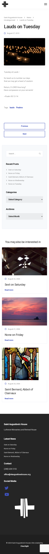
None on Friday (14, 173)
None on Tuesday (14, 184)
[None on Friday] (24, 311)
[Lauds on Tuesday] (24, 53)
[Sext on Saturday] (24, 261)
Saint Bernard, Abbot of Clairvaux (20, 177)
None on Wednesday (16, 180)
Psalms (19, 108)
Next (24, 134)
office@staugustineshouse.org (17, 474)
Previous (24, 126)
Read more (9, 290)
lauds (12, 108)
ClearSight (25, 546)
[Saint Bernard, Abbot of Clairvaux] (20, 364)
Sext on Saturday (14, 170)
